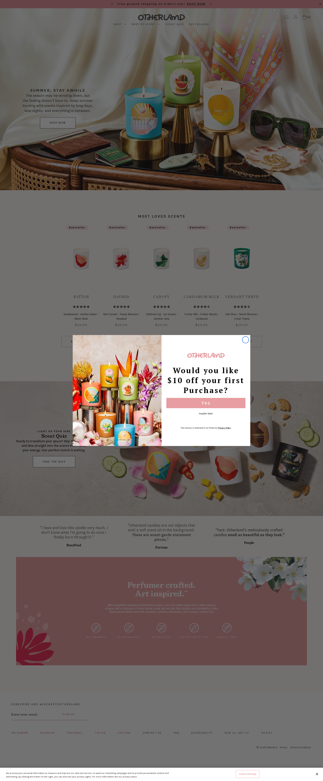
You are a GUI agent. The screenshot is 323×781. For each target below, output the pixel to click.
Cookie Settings (247, 774)
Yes (206, 403)
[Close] (317, 774)
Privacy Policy (224, 428)
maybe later (206, 413)
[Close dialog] (245, 340)
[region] (161, 774)
